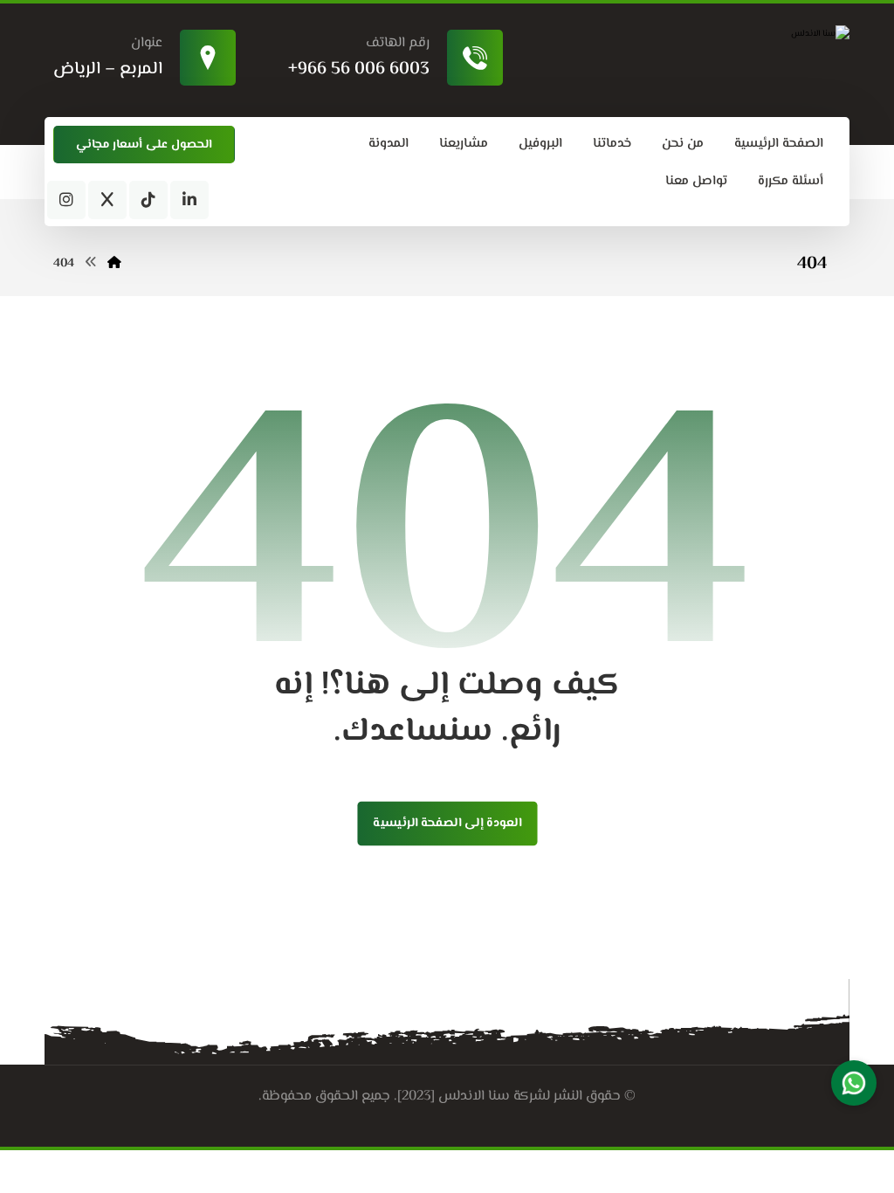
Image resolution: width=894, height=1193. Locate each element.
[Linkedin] (189, 200)
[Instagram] (66, 200)
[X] (107, 200)
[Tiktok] (148, 200)
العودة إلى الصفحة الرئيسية (447, 824)
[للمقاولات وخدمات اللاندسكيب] (729, 34)
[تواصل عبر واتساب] (854, 1083)
